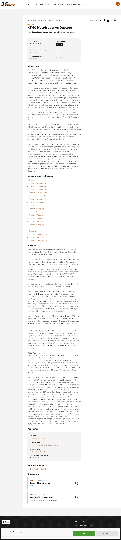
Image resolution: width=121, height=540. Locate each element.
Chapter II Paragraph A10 (38, 186)
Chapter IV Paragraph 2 (37, 212)
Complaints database (42, 4)
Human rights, (44, 50)
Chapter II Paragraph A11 (38, 189)
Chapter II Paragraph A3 (37, 199)
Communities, (34, 451)
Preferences (107, 533)
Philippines (33, 58)
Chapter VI (33, 231)
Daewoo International (38, 438)
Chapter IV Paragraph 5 (37, 221)
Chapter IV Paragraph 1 (37, 209)
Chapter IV (33, 205)
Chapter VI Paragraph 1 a (38, 234)
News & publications (74, 4)
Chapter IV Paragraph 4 (37, 218)
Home (29, 20)
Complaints (27, 4)
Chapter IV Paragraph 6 (37, 225)
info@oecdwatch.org (85, 525)
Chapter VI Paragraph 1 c (38, 237)
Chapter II (32, 180)
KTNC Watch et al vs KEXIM (39, 469)
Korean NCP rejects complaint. (41, 483)
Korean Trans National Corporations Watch (45, 445)
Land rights (33, 52)
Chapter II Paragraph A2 (37, 196)
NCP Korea (59, 57)
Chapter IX (33, 228)
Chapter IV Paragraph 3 (37, 215)
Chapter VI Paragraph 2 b (38, 241)
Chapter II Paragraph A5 (37, 202)
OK (84, 533)
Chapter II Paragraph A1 (37, 183)
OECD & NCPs (59, 4)
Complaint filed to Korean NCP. (41, 497)
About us (88, 4)
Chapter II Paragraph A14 (38, 193)
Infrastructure (60, 51)
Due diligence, (34, 50)
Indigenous (42, 451)
